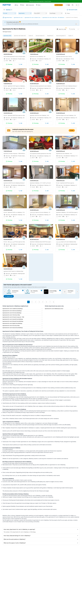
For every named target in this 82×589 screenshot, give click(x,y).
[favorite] (25, 41)
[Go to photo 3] (41, 51)
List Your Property (58, 5)
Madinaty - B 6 (47, 58)
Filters (68, 13)
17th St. (72, 58)
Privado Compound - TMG (22, 58)
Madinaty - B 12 (21, 88)
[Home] (3, 17)
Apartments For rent (18, 17)
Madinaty (73, 88)
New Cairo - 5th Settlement (11, 58)
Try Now (71, 130)
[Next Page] (53, 302)
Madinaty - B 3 (47, 155)
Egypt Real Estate (8, 17)
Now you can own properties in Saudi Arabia (40, 1)
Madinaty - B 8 (21, 117)
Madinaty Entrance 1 (22, 185)
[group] (15, 45)
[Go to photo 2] (14, 51)
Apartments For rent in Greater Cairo (32, 17)
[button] (16, 5)
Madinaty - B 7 (74, 185)
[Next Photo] (25, 46)
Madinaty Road (21, 244)
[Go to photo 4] (68, 51)
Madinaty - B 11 (47, 185)
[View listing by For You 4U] (24, 82)
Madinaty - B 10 (47, 117)
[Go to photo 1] (13, 51)
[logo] (7, 5)
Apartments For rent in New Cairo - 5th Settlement (53, 17)
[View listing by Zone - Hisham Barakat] (76, 52)
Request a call (9, 296)
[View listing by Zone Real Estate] (24, 52)
